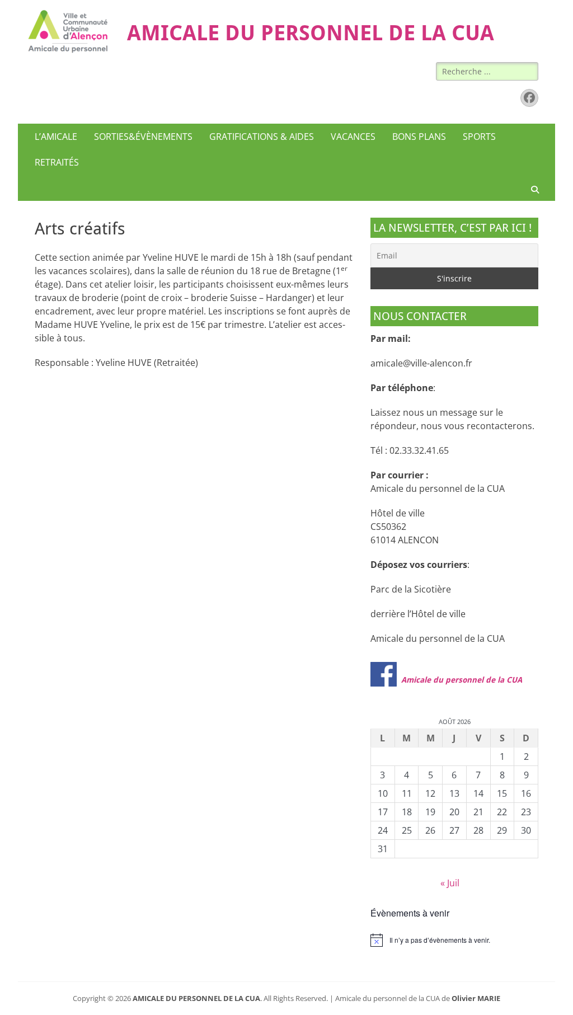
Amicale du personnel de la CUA (461, 679)
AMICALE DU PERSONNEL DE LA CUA (310, 33)
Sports (479, 136)
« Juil (449, 883)
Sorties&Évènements (143, 136)
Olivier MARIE (476, 998)
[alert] (454, 940)
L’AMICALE (56, 136)
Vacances (353, 136)
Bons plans (419, 136)
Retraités (57, 162)
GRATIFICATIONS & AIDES (261, 136)
